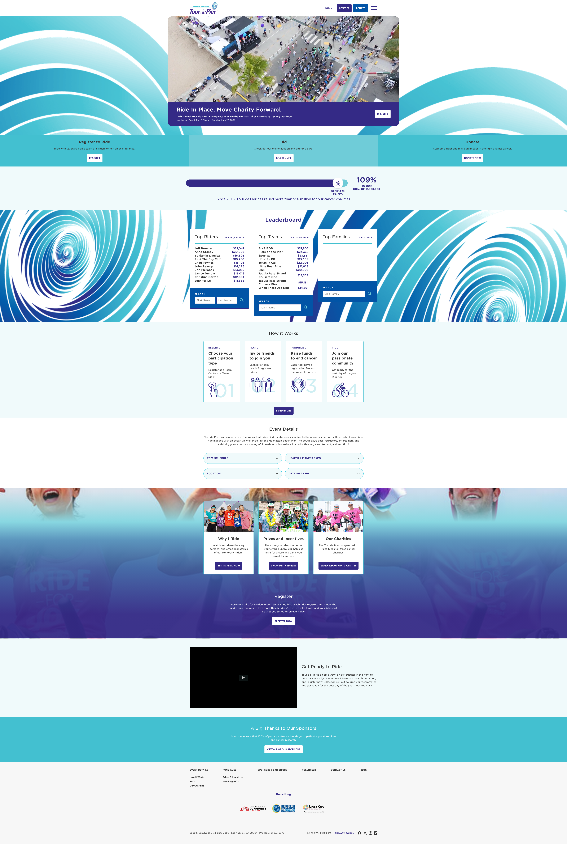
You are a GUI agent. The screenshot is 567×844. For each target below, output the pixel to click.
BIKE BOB (266, 248)
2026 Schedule (217, 458)
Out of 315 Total (299, 237)
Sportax (264, 255)
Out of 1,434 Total (234, 237)
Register (344, 8)
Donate (360, 8)
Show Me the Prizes (283, 565)
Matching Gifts (231, 781)
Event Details (199, 770)
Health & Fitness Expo (305, 458)
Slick (262, 269)
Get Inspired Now (228, 565)
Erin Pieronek (204, 269)
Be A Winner (283, 158)
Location (214, 473)
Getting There (299, 473)
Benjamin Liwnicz (207, 255)
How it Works (197, 777)
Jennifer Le (203, 280)
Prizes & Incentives (233, 777)
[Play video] (243, 677)
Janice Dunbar (205, 273)
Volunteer (309, 770)
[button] (374, 8)
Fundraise (229, 770)
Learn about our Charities (338, 565)
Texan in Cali (268, 262)
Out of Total (365, 237)
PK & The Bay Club (208, 259)
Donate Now (472, 158)
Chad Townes (204, 262)
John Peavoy (204, 266)
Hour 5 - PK (267, 259)
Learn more (283, 410)
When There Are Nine (274, 287)
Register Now (283, 621)
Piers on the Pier (271, 251)
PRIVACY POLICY (344, 833)
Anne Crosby (204, 251)
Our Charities (197, 786)
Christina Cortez (206, 277)
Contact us (338, 770)
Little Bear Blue (270, 266)
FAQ (192, 781)
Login (328, 8)
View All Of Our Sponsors (283, 749)
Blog (363, 770)
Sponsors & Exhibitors (272, 770)
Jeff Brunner (203, 248)
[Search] (241, 300)
